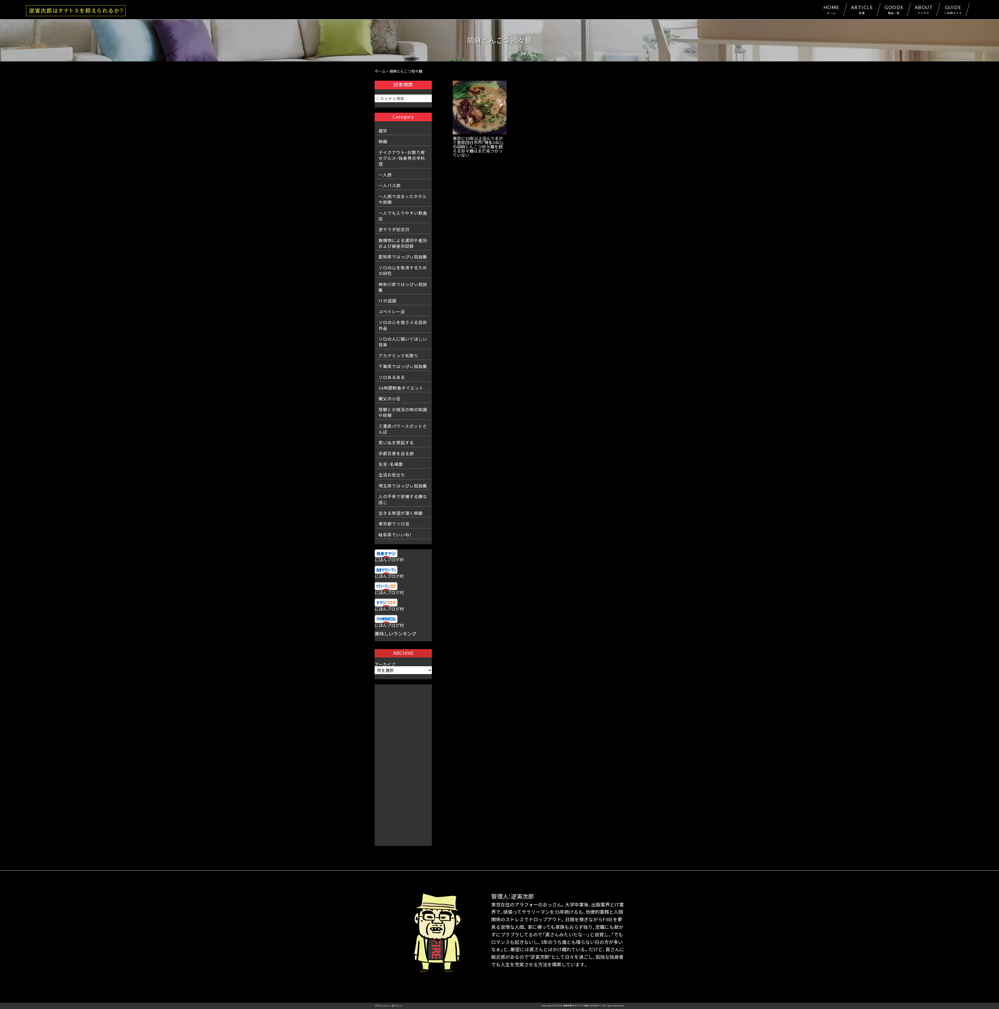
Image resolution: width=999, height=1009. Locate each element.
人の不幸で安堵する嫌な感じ (403, 499)
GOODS (894, 9)
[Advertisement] (403, 762)
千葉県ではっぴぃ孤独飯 (403, 366)
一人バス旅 (390, 185)
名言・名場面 (391, 464)
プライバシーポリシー (389, 1006)
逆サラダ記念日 (394, 229)
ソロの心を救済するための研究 (403, 270)
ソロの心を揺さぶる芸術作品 (403, 325)
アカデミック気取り (398, 355)
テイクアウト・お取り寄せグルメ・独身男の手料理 (402, 158)
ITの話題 (387, 300)
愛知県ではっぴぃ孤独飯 (403, 256)
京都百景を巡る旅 (396, 453)
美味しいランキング (396, 633)
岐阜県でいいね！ (395, 534)
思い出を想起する (396, 442)
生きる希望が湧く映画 (401, 513)
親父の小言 (390, 398)
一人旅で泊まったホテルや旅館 (403, 199)
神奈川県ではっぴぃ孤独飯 (403, 287)
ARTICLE (862, 9)
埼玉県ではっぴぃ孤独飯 (403, 486)
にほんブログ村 (389, 559)
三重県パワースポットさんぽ (403, 429)
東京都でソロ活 (394, 524)
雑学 (383, 131)
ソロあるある (392, 377)
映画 (383, 141)
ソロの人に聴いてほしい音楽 (403, 342)
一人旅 (385, 175)
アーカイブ (385, 664)
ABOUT (924, 9)
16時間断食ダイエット (401, 388)
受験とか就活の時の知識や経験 (403, 412)
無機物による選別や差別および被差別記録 (403, 243)
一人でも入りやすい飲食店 (403, 216)
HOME (831, 9)
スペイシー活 (392, 311)
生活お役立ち (392, 475)
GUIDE (953, 9)
